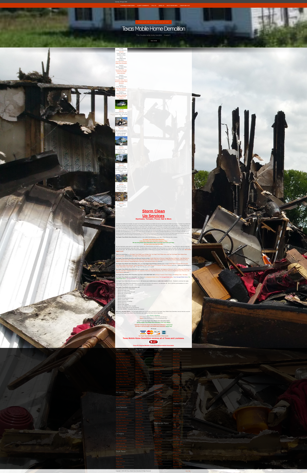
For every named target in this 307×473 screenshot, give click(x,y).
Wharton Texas (157, 421)
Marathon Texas (139, 367)
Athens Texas (139, 396)
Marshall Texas (139, 430)
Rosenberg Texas (158, 409)
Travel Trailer (129, 266)
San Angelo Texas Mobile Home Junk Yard (161, 254)
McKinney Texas (177, 452)
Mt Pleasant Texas (140, 436)
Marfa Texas (138, 370)
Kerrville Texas (176, 376)
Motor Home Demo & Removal (123, 399)
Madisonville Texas (140, 427)
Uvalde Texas (176, 401)
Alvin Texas (157, 353)
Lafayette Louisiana (120, 443)
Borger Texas (157, 436)
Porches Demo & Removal (178, 259)
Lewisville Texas (177, 450)
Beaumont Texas (158, 365)
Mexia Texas (176, 455)
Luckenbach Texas (177, 387)
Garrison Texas (139, 405)
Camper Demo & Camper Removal (177, 263)
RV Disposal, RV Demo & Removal (163, 265)
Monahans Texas (139, 376)
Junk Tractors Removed (167, 270)
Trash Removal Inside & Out (151, 261)
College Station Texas (178, 422)
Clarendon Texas (158, 441)
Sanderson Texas (140, 387)
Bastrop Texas (176, 410)
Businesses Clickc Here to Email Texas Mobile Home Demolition (121, 71)
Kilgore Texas (139, 413)
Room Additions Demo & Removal (124, 379)
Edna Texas (157, 370)
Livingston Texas (139, 419)
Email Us (142, 318)
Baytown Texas (157, 362)
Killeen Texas (176, 447)
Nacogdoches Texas (140, 438)
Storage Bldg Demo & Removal (136, 261)
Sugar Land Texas (158, 412)
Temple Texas (176, 458)
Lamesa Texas (157, 444)
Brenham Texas (176, 413)
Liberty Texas (139, 416)
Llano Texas (176, 384)
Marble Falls (176, 390)
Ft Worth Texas (176, 430)
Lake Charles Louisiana (121, 446)
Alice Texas (118, 455)
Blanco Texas (176, 362)
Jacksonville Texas (140, 410)
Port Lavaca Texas (158, 401)
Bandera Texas (176, 356)
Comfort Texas (176, 370)
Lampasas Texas (177, 379)
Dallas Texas (176, 424)
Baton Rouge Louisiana (121, 440)
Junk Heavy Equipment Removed (128, 270)
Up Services (153, 216)
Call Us (141, 316)
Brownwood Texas (158, 438)
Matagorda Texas (158, 390)
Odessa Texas (139, 379)
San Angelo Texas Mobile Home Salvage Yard (140, 254)
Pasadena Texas (158, 395)
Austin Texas (176, 353)
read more (121, 51)
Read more (154, 40)
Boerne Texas (176, 359)
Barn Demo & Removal (141, 259)
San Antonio (176, 393)
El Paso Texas (139, 359)
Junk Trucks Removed (121, 431)
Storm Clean (153, 211)
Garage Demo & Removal (166, 259)
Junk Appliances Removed (166, 269)
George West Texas (120, 461)
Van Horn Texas (139, 390)
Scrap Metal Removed (155, 270)
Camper (117, 266)
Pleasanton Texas (120, 466)
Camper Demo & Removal (122, 396)
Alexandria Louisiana (121, 437)
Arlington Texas (176, 408)
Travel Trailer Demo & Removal (123, 402)
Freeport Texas (157, 376)
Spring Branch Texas (178, 398)
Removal (131, 265)
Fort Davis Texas (139, 362)
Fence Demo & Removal (153, 259)
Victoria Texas (157, 418)
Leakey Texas (176, 381)
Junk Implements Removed (143, 270)
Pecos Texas (139, 381)
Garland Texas (176, 433)
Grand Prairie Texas (177, 441)
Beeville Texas (119, 458)
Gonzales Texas (177, 436)
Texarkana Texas (139, 444)
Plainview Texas (158, 461)
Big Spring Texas (158, 433)
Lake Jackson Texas (159, 384)
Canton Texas (176, 419)
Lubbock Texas (157, 447)
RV (134, 266)
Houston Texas (157, 381)
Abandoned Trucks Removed (180, 270)
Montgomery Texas (140, 433)
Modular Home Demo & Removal (128, 259)
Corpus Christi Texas (159, 367)
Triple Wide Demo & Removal (123, 362)
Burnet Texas (176, 367)
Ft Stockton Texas (140, 365)
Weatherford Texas (177, 466)
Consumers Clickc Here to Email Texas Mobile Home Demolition (121, 81)
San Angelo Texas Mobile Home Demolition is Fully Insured (153, 336)
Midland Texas (139, 373)
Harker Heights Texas (178, 444)
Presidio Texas (139, 384)
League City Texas (158, 387)
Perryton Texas (157, 458)
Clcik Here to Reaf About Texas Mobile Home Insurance (121, 97)
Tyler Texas (138, 447)
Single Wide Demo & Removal (172, 258)
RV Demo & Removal (121, 405)
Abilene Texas (157, 427)
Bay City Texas (157, 359)
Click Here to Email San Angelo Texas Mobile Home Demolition (150, 324)
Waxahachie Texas (177, 464)
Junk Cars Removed (178, 269)
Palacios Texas (157, 393)
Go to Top (188, 471)
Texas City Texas (158, 415)
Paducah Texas (157, 455)
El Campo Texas (158, 373)
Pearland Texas (157, 398)
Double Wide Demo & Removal (157, 258)
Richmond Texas (158, 404)
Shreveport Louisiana (121, 449)
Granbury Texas (176, 438)
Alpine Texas (139, 353)
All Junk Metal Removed (154, 269)
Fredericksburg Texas (178, 373)
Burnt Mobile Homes (120, 353)
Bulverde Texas (176, 365)
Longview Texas (139, 422)
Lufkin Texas (138, 424)
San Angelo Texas (158, 464)
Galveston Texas (158, 379)
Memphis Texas (158, 450)
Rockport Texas (158, 407)
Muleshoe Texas (158, 452)
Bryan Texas (176, 416)
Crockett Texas (139, 402)
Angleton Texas (157, 356)
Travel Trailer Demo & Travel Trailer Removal (144, 265)
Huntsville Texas (139, 408)
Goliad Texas (119, 464)
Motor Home (126, 265)
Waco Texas (176, 461)
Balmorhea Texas (140, 356)
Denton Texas (176, 427)
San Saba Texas (177, 395)
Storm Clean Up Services (122, 390)
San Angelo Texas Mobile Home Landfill (141, 255)
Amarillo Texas (157, 430)
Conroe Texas (139, 399)
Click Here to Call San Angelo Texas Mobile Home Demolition (150, 326)
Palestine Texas (139, 441)
